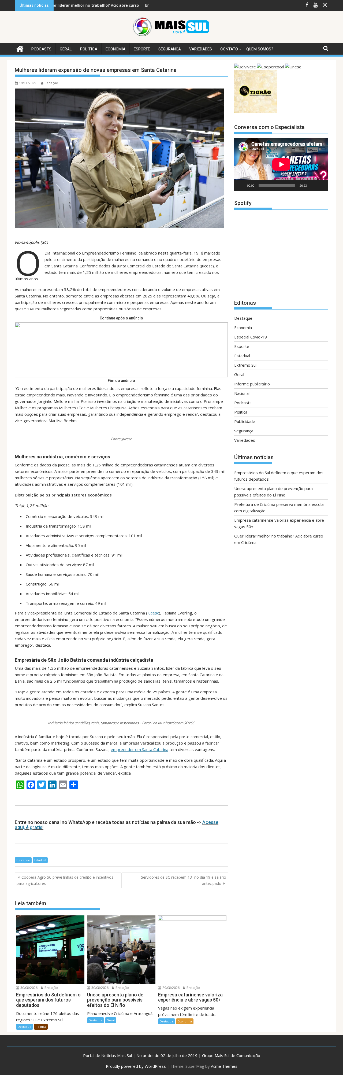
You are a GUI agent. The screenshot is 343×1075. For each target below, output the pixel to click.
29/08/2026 (171, 987)
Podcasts (41, 49)
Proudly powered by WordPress (136, 1066)
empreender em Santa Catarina (139, 749)
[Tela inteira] (321, 185)
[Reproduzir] (241, 185)
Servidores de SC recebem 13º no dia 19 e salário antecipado (183, 880)
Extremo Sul (245, 365)
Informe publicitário (252, 383)
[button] (121, 349)
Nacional (241, 393)
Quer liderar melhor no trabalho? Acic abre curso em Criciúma (64, 5)
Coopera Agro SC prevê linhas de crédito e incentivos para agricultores (65, 880)
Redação (51, 83)
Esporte (142, 49)
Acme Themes (224, 1066)
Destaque (23, 860)
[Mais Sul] (20, 48)
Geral (66, 49)
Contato (229, 49)
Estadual (40, 860)
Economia (115, 49)
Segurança (169, 49)
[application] (281, 164)
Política (88, 49)
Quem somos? (259, 49)
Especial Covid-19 (250, 337)
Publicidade (244, 421)
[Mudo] (312, 185)
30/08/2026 (29, 987)
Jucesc (153, 613)
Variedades (200, 49)
